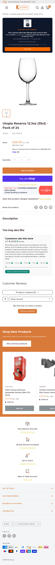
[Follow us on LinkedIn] (14, 536)
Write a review (27, 311)
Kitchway (9, 387)
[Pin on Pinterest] (41, 207)
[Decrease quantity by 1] (15, 160)
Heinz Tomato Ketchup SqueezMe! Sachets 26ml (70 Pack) (17, 392)
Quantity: (7, 160)
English (6, 524)
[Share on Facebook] (36, 207)
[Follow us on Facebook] (4, 536)
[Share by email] (50, 207)
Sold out (19, 408)
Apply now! (27, 479)
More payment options (27, 184)
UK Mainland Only (27, 432)
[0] (47, 7)
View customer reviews (17, 271)
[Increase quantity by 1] (28, 160)
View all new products (16, 344)
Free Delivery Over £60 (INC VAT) (21, 2)
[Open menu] (6, 8)
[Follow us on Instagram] (9, 536)
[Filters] (5, 299)
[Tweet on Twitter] (46, 207)
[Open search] (37, 7)
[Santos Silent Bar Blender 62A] (27, 23)
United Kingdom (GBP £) (26, 524)
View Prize (27, 49)
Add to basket (27, 170)
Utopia (5, 133)
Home (5, 14)
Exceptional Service (27, 464)
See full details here (27, 448)
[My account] (42, 7)
